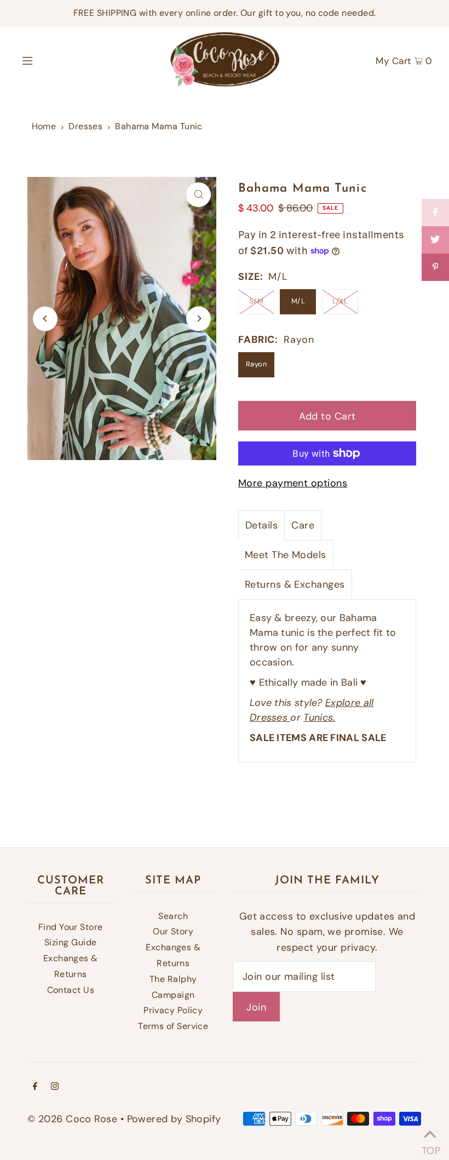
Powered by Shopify (174, 1118)
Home (44, 126)
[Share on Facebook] (435, 212)
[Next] (198, 318)
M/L (298, 301)
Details (261, 525)
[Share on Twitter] (435, 240)
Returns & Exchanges (295, 584)
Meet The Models (285, 554)
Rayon (256, 364)
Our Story (173, 931)
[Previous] (45, 318)
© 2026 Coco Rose (72, 1118)
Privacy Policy (173, 1010)
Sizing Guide (70, 942)
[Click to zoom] (198, 194)
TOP (430, 1146)
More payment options (292, 483)
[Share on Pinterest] (435, 267)
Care (302, 525)
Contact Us (71, 990)
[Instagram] (55, 1087)
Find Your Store (70, 927)
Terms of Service (173, 1026)
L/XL (340, 301)
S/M (256, 301)
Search (173, 916)
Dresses (85, 126)
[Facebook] (35, 1087)
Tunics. (319, 717)
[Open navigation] (50, 59)
